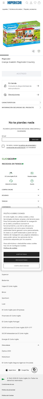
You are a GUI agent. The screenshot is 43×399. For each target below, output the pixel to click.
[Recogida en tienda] (13, 164)
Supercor (5, 274)
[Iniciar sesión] (30, 3)
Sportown (5, 298)
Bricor (4, 292)
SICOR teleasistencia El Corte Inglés (15, 333)
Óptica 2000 (6, 351)
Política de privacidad (8, 390)
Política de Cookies (8, 395)
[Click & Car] (9, 159)
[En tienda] (37, 85)
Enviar (35, 139)
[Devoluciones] (37, 94)
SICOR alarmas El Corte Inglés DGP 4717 (17, 327)
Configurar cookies (21, 266)
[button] (21, 189)
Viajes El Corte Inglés (9, 286)
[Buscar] (27, 3)
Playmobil (6, 59)
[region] (21, 239)
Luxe (3, 304)
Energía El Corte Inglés (10, 339)
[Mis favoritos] (34, 3)
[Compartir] (33, 51)
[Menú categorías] (4, 3)
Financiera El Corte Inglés (11, 316)
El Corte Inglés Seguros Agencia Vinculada (17, 363)
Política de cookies (10, 248)
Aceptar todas (21, 254)
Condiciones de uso (8, 384)
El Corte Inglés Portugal (10, 321)
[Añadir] (39, 51)
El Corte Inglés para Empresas (13, 310)
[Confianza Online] (34, 370)
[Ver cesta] (38, 3)
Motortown (6, 357)
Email (4, 136)
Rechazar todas (21, 260)
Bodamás (5, 280)
